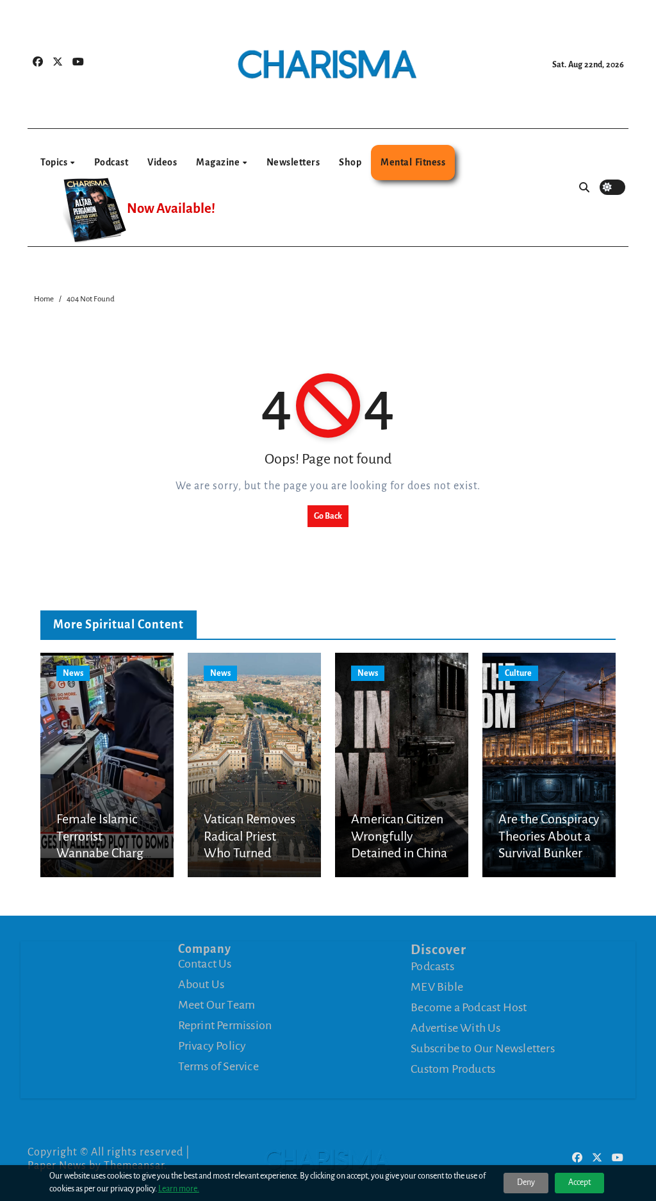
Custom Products (453, 1068)
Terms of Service (218, 1066)
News (73, 673)
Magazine (219, 162)
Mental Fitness (413, 162)
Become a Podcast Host (469, 1007)
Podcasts (432, 966)
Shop (350, 162)
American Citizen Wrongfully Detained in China (399, 836)
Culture (518, 673)
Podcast (111, 162)
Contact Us (205, 963)
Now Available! (171, 208)
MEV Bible (437, 986)
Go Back (328, 516)
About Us (201, 984)
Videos (162, 162)
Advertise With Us (455, 1027)
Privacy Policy (212, 1045)
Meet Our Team (217, 1004)
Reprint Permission (225, 1025)
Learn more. (178, 1188)
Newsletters (293, 162)
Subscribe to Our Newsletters (483, 1048)
